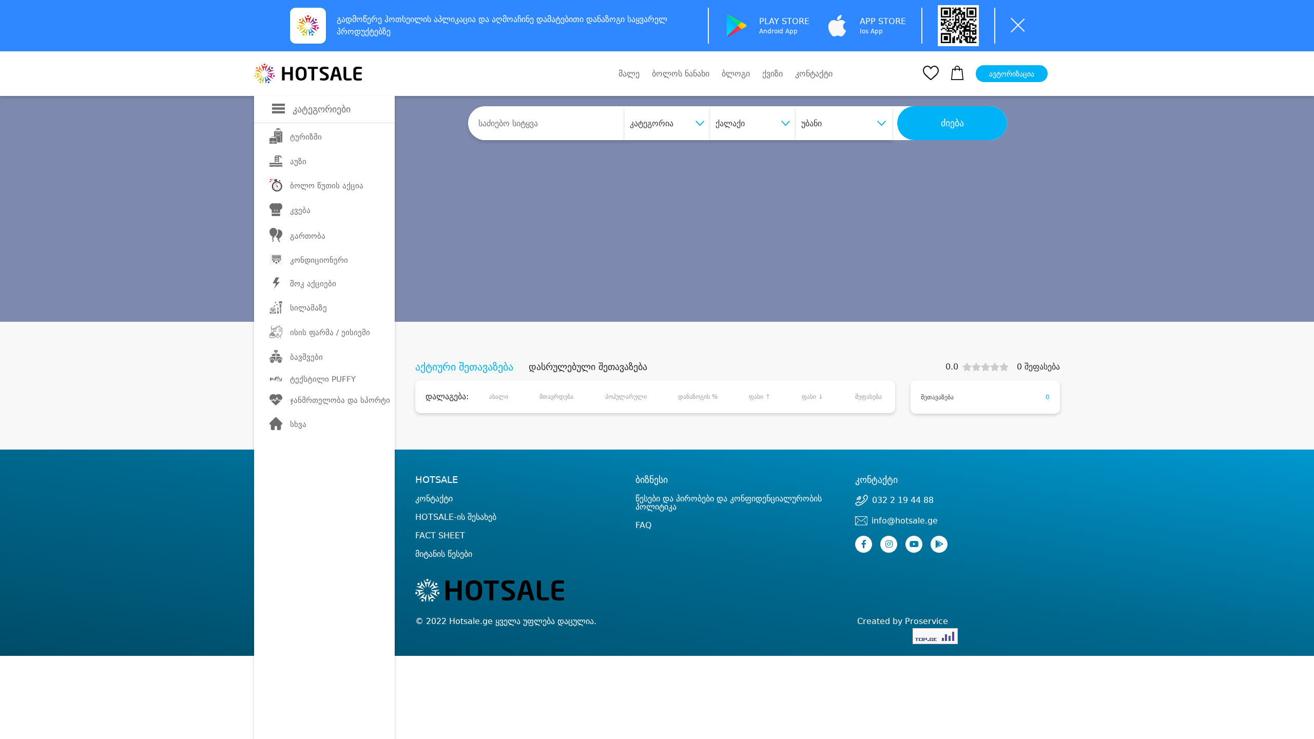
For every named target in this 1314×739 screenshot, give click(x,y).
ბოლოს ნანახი (680, 74)
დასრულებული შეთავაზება (588, 367)
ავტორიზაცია (1011, 74)
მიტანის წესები (443, 554)
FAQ (643, 525)
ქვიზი (772, 74)
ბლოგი (736, 74)
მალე (629, 74)
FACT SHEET (440, 535)
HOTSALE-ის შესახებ (455, 517)
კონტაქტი (814, 74)
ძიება (952, 123)
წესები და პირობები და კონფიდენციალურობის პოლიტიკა (728, 503)
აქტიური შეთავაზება (464, 367)
